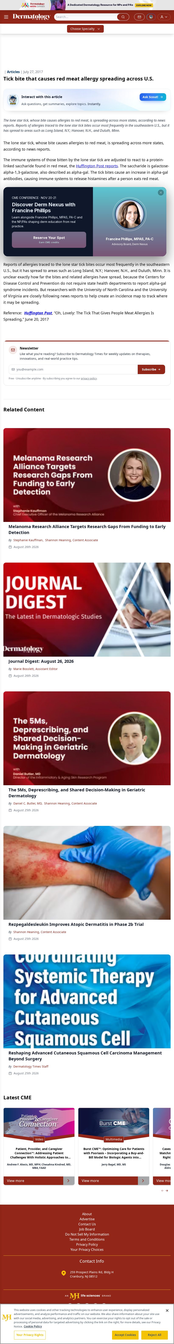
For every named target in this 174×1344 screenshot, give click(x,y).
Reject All (154, 1335)
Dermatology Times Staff (30, 1066)
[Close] (167, 1310)
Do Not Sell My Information (87, 1234)
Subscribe (149, 369)
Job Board (87, 1229)
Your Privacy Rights (29, 1335)
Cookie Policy (33, 1326)
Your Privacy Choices (87, 1249)
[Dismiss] (161, 193)
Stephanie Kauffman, (28, 540)
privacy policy (89, 378)
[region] (87, 1324)
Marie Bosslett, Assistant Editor (35, 669)
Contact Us (87, 1224)
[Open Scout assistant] (151, 17)
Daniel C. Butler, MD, (27, 803)
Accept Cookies (125, 1335)
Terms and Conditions (87, 1239)
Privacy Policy (87, 1244)
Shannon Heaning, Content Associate (71, 540)
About (87, 1214)
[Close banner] (168, 5)
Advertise (87, 1219)
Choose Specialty (82, 29)
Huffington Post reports (97, 165)
